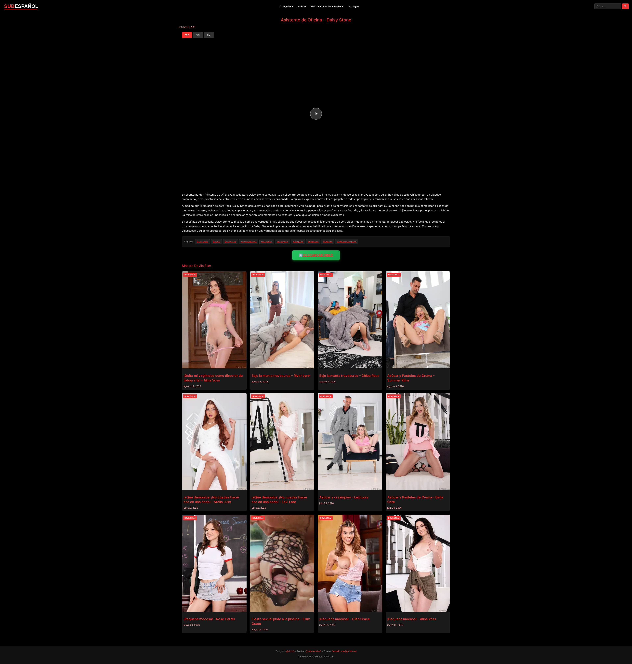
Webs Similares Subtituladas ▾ (327, 6)
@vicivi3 (290, 651)
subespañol (298, 241)
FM (209, 35)
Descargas (353, 6)
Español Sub (230, 241)
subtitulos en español (346, 241)
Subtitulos (327, 241)
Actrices (301, 6)
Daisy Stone (202, 241)
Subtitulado (313, 241)
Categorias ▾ (286, 6)
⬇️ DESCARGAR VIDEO (316, 255)
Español (216, 241)
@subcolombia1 (313, 651)
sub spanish (266, 241)
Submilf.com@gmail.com (344, 651)
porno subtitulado (249, 241)
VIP (187, 35)
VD (198, 35)
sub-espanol (282, 241)
